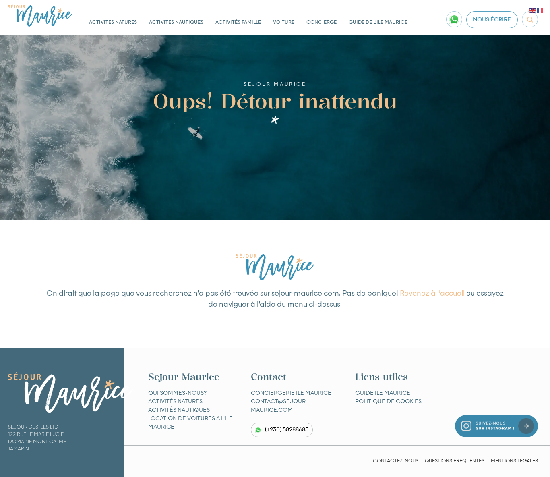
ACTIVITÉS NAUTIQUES (176, 22)
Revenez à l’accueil (432, 293)
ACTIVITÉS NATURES (113, 22)
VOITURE (283, 22)
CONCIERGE (321, 22)
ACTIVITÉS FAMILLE (238, 22)
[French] (540, 11)
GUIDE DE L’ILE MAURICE (378, 22)
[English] (533, 11)
